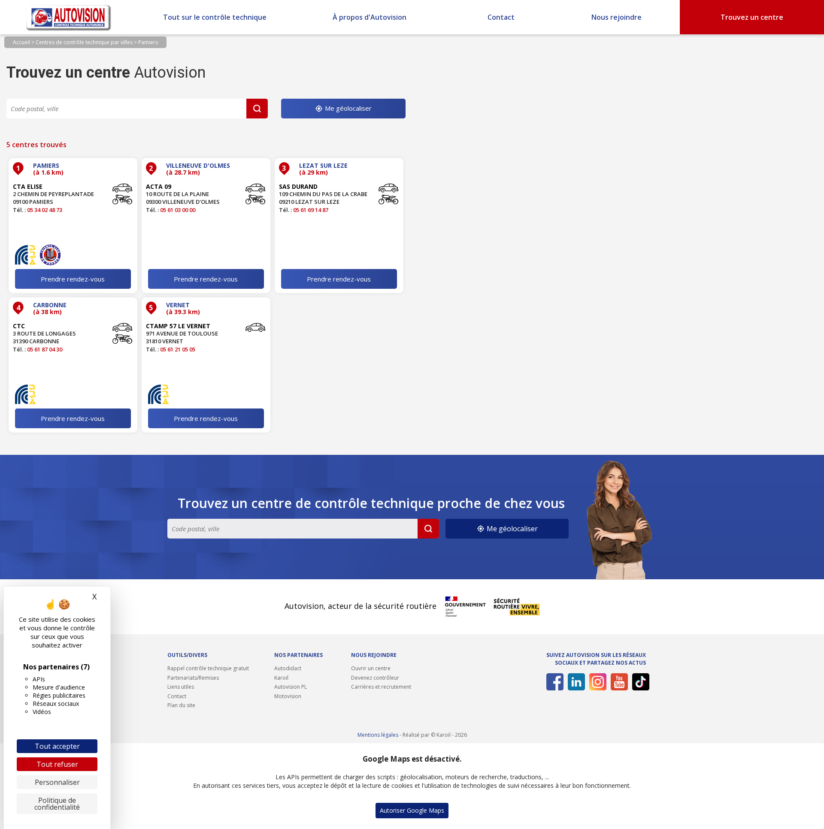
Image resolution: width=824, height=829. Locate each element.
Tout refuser (57, 764)
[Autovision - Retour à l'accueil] (68, 17)
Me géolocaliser (347, 108)
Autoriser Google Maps (412, 810)
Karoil (281, 677)
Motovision (287, 696)
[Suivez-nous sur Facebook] (553, 682)
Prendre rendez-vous (73, 279)
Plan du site (181, 705)
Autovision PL (290, 686)
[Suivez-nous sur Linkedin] (575, 682)
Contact (501, 17)
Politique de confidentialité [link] (57, 804)
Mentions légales (377, 734)
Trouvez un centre (752, 17)
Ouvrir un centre (371, 668)
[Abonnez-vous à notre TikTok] (639, 682)
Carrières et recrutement (381, 686)
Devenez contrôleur (375, 677)
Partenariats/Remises (193, 677)
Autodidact (287, 668)
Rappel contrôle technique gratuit (208, 668)
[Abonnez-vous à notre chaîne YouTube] (618, 682)
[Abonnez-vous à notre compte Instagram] (596, 682)
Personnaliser (57, 782)
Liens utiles (180, 686)
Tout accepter (57, 746)
